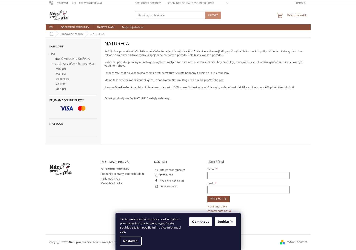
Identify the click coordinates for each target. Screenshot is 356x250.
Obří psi (61, 89)
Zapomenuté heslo (219, 211)
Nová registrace (217, 206)
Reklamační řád (110, 178)
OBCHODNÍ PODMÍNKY (148, 3)
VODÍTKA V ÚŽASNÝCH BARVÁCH (75, 64)
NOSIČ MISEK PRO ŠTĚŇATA (72, 58)
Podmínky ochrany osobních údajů (191, 3)
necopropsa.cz (169, 186)
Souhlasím (225, 222)
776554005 (166, 175)
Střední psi (63, 78)
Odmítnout (200, 222)
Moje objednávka (111, 183)
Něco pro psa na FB (172, 181)
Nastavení (130, 241)
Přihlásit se (218, 199)
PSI (53, 53)
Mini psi (61, 69)
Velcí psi (61, 84)
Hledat (213, 15)
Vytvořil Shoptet (297, 242)
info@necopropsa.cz (172, 170)
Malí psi (61, 73)
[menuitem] (51, 27)
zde (122, 231)
